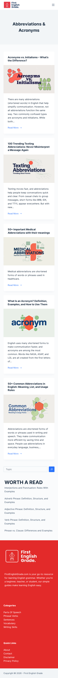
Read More (13, 128)
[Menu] (53, 5)
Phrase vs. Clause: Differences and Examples (28, 530)
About (7, 649)
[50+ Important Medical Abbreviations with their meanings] (29, 251)
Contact (8, 653)
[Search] (51, 469)
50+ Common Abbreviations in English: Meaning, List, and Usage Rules (28, 387)
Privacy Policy (11, 660)
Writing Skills (10, 627)
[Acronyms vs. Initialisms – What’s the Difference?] (29, 79)
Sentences (9, 619)
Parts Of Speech (12, 612)
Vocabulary (9, 623)
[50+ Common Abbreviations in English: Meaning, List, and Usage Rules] (29, 409)
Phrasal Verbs (11, 616)
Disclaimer (9, 657)
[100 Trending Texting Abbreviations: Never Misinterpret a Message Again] (29, 169)
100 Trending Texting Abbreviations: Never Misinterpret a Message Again (29, 147)
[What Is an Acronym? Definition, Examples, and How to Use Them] (29, 323)
